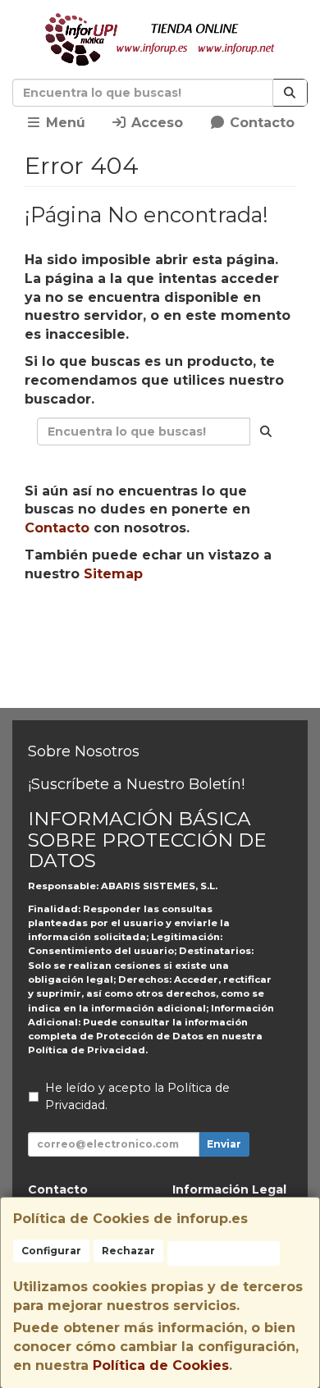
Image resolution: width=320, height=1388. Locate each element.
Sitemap (113, 574)
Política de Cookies (161, 1365)
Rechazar (128, 1250)
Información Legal (229, 1189)
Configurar (51, 1250)
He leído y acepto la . (137, 1096)
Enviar (224, 1144)
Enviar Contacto (167, 656)
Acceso (155, 122)
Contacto (260, 122)
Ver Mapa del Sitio (167, 686)
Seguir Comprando (167, 626)
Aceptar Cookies (223, 1253)
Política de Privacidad (86, 1050)
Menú (63, 122)
